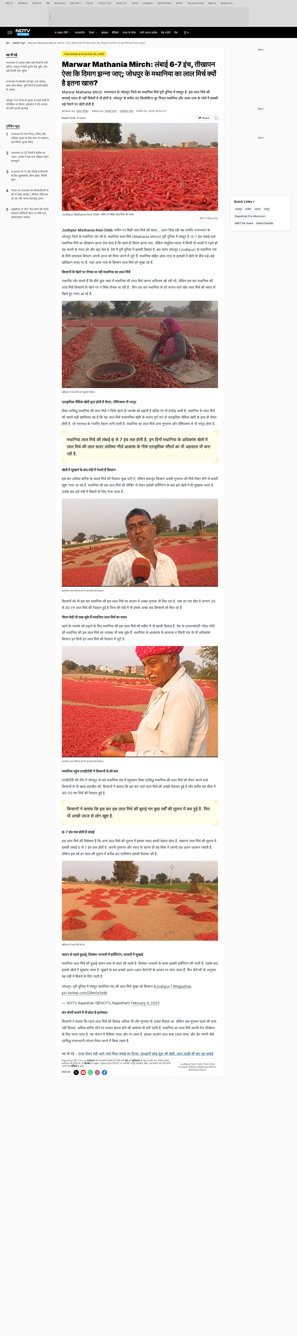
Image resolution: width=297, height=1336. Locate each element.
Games (148, 3)
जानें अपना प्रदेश (148, 32)
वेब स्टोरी (165, 32)
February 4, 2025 (145, 1003)
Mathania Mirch (197, 1069)
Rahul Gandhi (264, 223)
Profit (37, 3)
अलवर (258, 209)
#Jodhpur (162, 986)
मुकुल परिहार (82, 111)
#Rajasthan (182, 986)
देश (176, 32)
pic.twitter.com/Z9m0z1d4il (84, 993)
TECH (134, 3)
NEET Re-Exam (244, 223)
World (22, 3)
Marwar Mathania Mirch (202, 1066)
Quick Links (243, 201)
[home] (23, 31)
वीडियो (115, 32)
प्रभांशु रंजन (110, 111)
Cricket (75, 3)
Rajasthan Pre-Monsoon (250, 216)
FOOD (89, 3)
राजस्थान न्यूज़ (126, 111)
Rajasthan (196, 3)
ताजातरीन (80, 32)
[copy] (216, 118)
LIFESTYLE (105, 3)
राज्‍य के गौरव (129, 32)
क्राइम (104, 32)
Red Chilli (196, 1064)
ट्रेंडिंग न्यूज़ (13, 126)
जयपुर (267, 209)
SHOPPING (164, 3)
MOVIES (60, 3)
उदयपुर (238, 209)
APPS (179, 3)
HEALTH (121, 3)
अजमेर (248, 209)
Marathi (227, 3)
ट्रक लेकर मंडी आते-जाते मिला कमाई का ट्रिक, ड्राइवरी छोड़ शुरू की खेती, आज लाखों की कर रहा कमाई (145, 1054)
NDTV (9, 3)
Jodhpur (185, 1064)
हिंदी (48, 3)
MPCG (212, 3)
